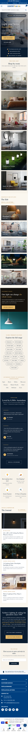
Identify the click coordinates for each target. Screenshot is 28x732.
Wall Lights (19, 345)
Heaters (22, 360)
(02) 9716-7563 (11, 700)
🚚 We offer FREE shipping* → (14, 1)
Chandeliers (18, 364)
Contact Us (15, 3)
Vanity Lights (14, 367)
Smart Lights (14, 360)
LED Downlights (18, 342)
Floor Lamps (18, 349)
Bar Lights (15, 356)
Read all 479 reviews (14, 462)
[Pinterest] (10, 709)
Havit (9, 382)
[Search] (25, 10)
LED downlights (18, 622)
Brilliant (14, 387)
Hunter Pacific (14, 385)
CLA (20, 387)
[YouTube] (13, 709)
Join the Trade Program (14, 637)
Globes (21, 356)
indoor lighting (17, 621)
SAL (7, 387)
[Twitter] (17, 709)
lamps (8, 624)
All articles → (22, 509)
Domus (6, 385)
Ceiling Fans (9, 342)
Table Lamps (9, 353)
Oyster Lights (10, 349)
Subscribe (14, 663)
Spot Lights (7, 356)
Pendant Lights (10, 345)
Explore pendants (8, 307)
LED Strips (6, 360)
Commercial (9, 364)
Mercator (23, 382)
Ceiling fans (7, 42)
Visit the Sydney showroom (14, 632)
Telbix (15, 382)
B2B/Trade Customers (23, 3)
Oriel (22, 385)
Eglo (3, 382)
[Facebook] (2, 709)
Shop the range (8, 37)
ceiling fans (11, 622)
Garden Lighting (18, 353)
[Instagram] (6, 709)
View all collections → (7, 202)
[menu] (1, 6)
